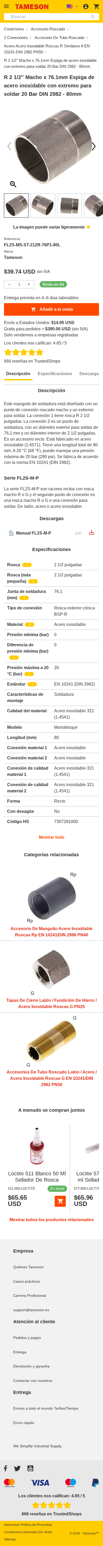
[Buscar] (94, 16)
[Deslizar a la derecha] (9, 146)
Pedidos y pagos (27, 1338)
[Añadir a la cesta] (60, 1201)
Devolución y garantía (31, 1366)
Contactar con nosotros (32, 1380)
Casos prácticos (26, 1281)
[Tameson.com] (32, 6)
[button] (7, 6)
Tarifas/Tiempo (66, 1408)
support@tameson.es (31, 1310)
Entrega (19, 1352)
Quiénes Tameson (28, 1267)
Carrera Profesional (29, 1295)
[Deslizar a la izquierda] (93, 146)
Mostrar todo (51, 837)
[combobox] (51, 16)
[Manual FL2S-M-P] (91, 534)
